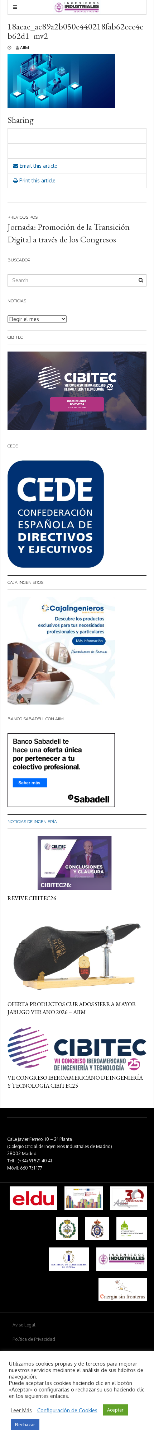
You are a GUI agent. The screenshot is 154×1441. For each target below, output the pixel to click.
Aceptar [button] (115, 1410)
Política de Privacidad (34, 1339)
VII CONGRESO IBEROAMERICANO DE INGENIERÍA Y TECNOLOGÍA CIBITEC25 (75, 1081)
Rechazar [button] (25, 1424)
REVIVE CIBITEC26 (32, 898)
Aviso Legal (24, 1325)
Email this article (37, 166)
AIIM (24, 47)
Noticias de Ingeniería (32, 821)
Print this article (37, 180)
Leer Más (21, 1410)
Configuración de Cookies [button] (67, 1410)
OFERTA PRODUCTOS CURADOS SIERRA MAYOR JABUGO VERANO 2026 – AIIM (72, 1008)
